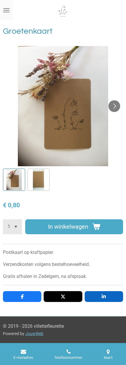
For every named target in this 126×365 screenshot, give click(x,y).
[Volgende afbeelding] (114, 106)
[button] (14, 180)
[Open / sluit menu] (6, 10)
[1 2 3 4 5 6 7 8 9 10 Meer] (12, 226)
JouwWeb (34, 333)
